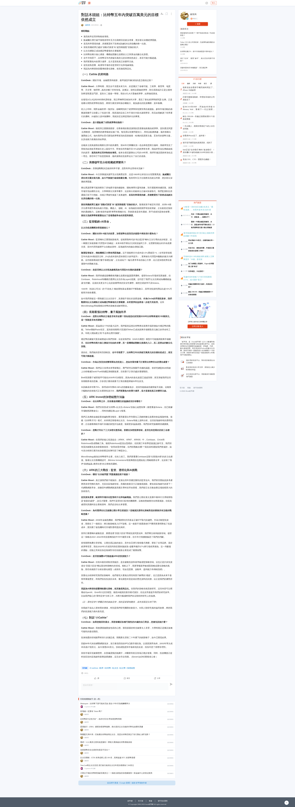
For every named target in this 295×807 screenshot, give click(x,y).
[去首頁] (89, 3)
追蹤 (198, 24)
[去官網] (82, 2)
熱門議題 (197, 203)
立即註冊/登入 (197, 326)
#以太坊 (115, 668)
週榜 (188, 83)
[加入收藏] (166, 13)
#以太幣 (122, 668)
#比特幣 (107, 668)
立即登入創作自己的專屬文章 (197, 322)
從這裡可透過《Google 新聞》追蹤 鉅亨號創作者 (127, 783)
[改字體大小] (162, 13)
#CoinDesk (94, 668)
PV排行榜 (197, 79)
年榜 (199, 83)
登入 (214, 3)
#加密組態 (131, 668)
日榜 (182, 83)
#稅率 (101, 668)
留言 (205, 83)
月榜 (194, 83)
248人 (86, 673)
